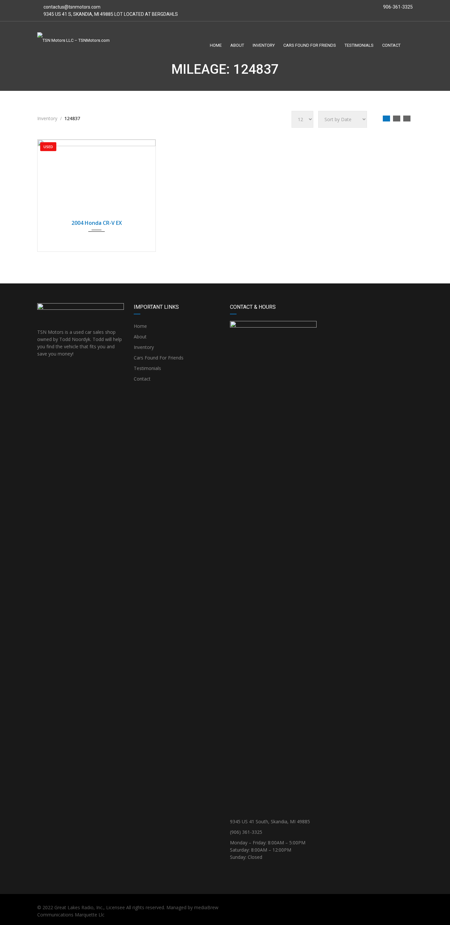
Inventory (144, 347)
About (140, 336)
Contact (142, 379)
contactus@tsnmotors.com (71, 7)
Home (140, 326)
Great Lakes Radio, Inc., (79, 907)
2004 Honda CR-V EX (96, 222)
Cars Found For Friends (158, 358)
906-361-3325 (397, 7)
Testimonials (147, 368)
